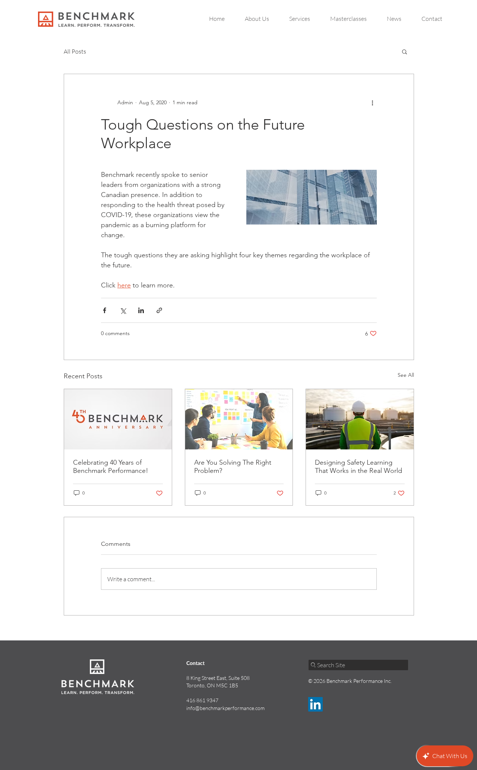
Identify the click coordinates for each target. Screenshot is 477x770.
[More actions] (372, 102)
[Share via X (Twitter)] (122, 310)
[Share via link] (159, 310)
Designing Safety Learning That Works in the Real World (358, 466)
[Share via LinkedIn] (141, 310)
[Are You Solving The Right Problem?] (239, 419)
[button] (404, 51)
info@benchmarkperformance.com (225, 708)
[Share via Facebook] (104, 310)
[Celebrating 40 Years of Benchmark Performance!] (118, 419)
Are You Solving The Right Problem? (232, 466)
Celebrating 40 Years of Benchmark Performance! (110, 466)
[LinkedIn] (315, 704)
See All (406, 375)
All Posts (75, 51)
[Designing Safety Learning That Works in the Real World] (360, 419)
